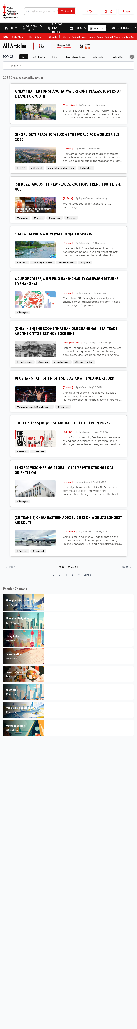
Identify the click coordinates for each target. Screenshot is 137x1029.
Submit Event (79, 36)
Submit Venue (96, 36)
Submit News (112, 36)
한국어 (90, 11)
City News (18, 36)
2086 (87, 574)
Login (126, 11)
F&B (5, 36)
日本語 (108, 11)
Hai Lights (35, 36)
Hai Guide (51, 36)
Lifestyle (67, 36)
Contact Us (128, 36)
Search (68, 11)
